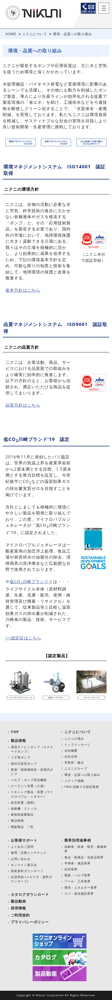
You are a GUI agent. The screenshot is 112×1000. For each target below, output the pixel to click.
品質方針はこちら (22, 405)
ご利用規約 (20, 915)
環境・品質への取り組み (82, 775)
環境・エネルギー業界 (80, 887)
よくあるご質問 (22, 846)
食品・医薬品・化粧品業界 (84, 857)
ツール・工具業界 (77, 881)
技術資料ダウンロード (27, 871)
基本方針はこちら (22, 290)
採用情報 (18, 908)
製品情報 (18, 740)
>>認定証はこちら (23, 638)
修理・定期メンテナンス (29, 852)
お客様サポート (24, 840)
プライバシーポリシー (30, 921)
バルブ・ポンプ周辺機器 (29, 780)
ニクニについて (34, 34)
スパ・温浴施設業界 (79, 893)
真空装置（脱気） (24, 802)
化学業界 (70, 869)
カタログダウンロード (30, 894)
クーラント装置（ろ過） (29, 786)
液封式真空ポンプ (24, 763)
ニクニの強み (74, 738)
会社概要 (70, 750)
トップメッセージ (77, 744)
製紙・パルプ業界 (77, 875)
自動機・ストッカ (24, 808)
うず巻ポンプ (20, 757)
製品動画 (18, 901)
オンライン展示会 (24, 865)
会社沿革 (70, 756)
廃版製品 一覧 (22, 827)
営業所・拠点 (74, 762)
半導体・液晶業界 (77, 863)
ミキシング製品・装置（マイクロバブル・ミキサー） (32, 794)
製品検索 (17, 820)
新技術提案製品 (22, 814)
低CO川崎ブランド (29, 581)
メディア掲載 (74, 781)
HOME (10, 34)
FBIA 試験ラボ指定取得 (81, 787)
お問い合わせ (88, 8)
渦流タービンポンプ (25, 747)
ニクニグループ (75, 768)
